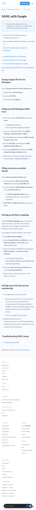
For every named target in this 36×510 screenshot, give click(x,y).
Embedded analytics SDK (8, 445)
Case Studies (5, 463)
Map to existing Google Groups (16, 315)
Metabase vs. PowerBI (8, 493)
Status (23, 453)
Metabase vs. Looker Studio (9, 490)
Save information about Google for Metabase (15, 49)
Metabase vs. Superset (8, 496)
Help (22, 447)
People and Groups (13, 9)
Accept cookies (30, 506)
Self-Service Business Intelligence (11, 399)
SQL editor (5, 440)
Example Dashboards (7, 477)
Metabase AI (5, 426)
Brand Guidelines (25, 437)
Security (4, 371)
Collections (5, 434)
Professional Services (27, 450)
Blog (3, 466)
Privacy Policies (25, 428)
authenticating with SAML (13, 67)
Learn (3, 469)
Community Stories (7, 471)
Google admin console (11, 38)
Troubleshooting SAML (11, 342)
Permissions (5, 442)
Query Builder (5, 428)
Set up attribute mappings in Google (15, 64)
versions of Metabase (22, 350)
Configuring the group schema (14, 321)
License (23, 434)
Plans (3, 386)
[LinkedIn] (33, 506)
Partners (4, 474)
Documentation (25, 444)
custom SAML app (15, 35)
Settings (27, 506)
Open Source (5, 389)
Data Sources (5, 368)
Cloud (3, 373)
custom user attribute (25, 299)
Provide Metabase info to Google (14, 60)
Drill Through (5, 431)
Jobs (26, 426)
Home (3, 9)
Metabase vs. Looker (7, 487)
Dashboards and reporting (9, 437)
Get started (24, 3)
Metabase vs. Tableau (7, 484)
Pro (15, 26)
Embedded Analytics (7, 402)
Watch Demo (5, 365)
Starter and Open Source (8, 410)
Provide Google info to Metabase (14, 56)
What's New (5, 379)
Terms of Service (25, 431)
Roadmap (4, 376)
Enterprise (21, 26)
